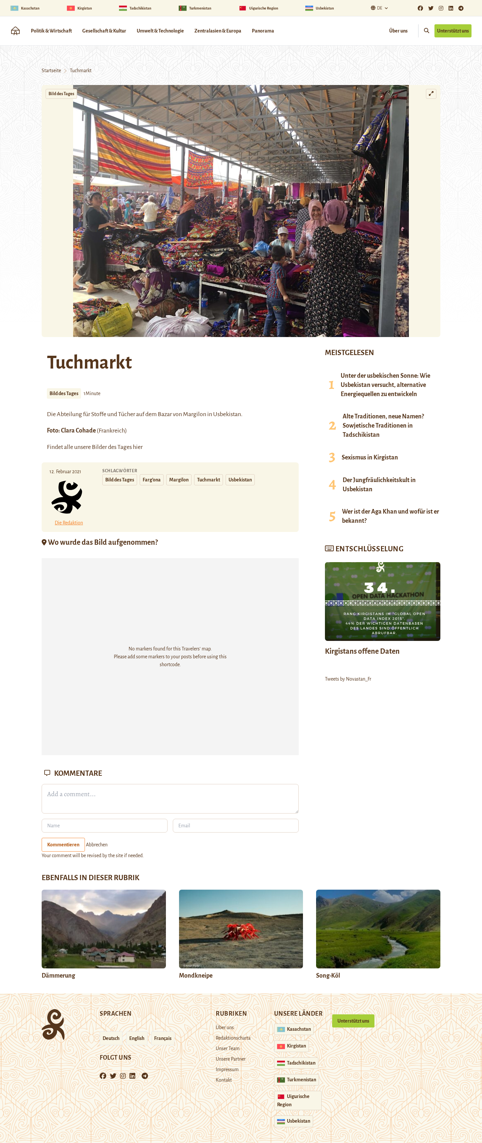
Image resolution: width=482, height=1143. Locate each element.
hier (138, 447)
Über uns (398, 30)
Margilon (194, 414)
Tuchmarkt (208, 479)
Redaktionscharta (233, 1038)
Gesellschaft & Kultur (104, 30)
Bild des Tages (61, 94)
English (137, 1038)
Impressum (227, 1069)
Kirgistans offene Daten (362, 651)
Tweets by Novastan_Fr (348, 679)
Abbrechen (97, 844)
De (379, 8)
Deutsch (111, 1038)
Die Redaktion (69, 522)
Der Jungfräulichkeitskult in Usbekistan (379, 485)
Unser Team (228, 1048)
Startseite (51, 70)
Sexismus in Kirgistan (370, 457)
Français (162, 1038)
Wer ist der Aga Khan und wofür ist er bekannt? (390, 516)
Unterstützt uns (453, 30)
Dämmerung (58, 975)
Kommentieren (63, 844)
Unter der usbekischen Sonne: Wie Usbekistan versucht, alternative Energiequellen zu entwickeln (385, 384)
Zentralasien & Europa (217, 30)
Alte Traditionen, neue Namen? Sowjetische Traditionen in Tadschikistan (383, 425)
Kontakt (224, 1080)
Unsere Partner (231, 1059)
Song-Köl (328, 975)
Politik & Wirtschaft (51, 30)
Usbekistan (240, 479)
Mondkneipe (195, 975)
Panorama (263, 30)
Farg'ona (152, 479)
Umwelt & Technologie (160, 30)
